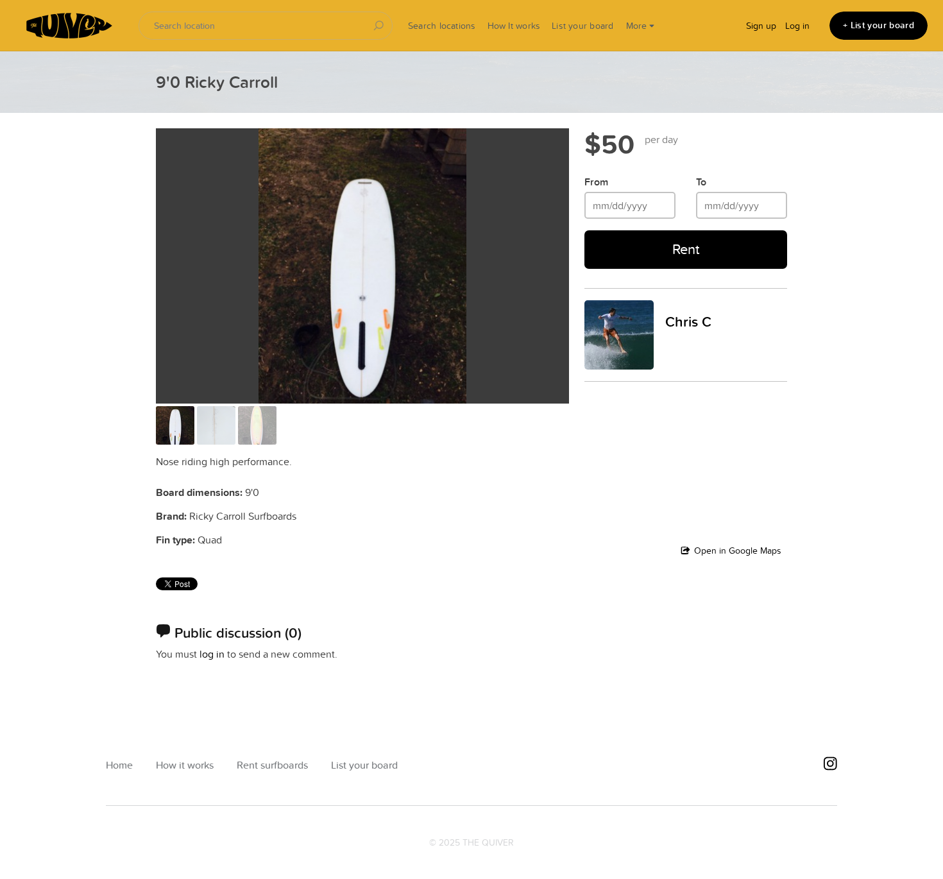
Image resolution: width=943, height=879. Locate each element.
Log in (797, 25)
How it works (185, 765)
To (701, 182)
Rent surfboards (272, 765)
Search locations (442, 25)
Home (119, 765)
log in (212, 654)
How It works (514, 25)
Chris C (688, 321)
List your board (582, 25)
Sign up (761, 25)
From (596, 182)
